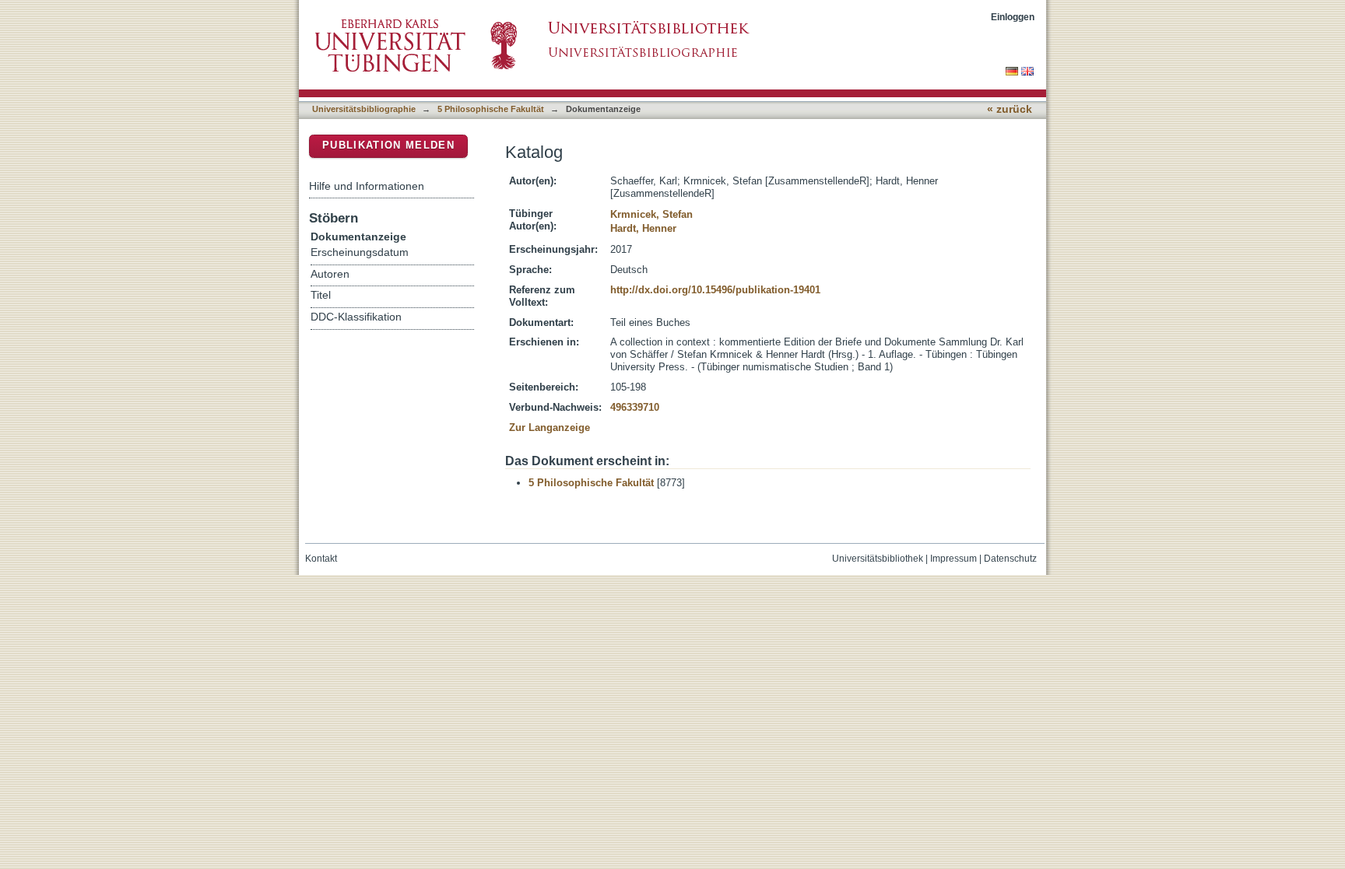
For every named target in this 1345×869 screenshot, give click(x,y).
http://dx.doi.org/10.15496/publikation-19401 (715, 290)
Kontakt (321, 558)
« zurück (1009, 109)
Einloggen (1012, 17)
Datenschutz (1010, 558)
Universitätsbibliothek (877, 558)
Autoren (330, 274)
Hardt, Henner (643, 228)
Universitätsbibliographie (364, 109)
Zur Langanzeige (549, 427)
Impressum (953, 558)
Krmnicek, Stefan (651, 214)
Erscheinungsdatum (360, 252)
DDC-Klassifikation (356, 317)
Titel (321, 295)
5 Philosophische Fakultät (490, 109)
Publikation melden (388, 145)
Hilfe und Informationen (366, 186)
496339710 (634, 407)
